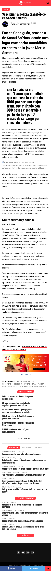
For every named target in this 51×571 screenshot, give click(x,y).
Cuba (20, 382)
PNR (4, 386)
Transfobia (28, 386)
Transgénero (40, 386)
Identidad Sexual (29, 384)
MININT (41, 384)
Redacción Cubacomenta (21, 25)
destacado (29, 382)
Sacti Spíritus (14, 386)
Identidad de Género (11, 384)
